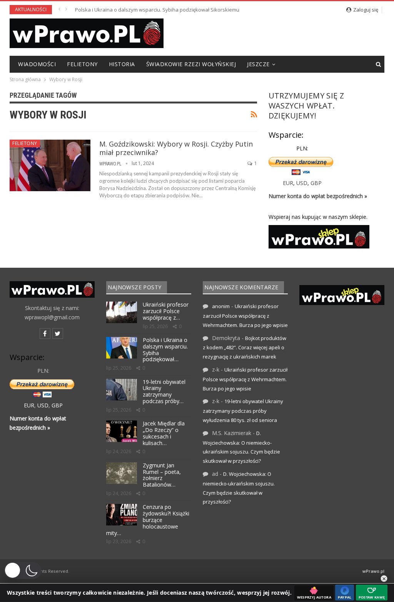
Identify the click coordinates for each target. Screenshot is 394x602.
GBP (316, 183)
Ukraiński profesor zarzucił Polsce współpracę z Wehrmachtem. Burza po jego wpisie (245, 316)
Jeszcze (258, 64)
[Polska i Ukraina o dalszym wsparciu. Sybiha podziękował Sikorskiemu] (121, 348)
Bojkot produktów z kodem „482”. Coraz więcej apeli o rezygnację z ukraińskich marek (244, 347)
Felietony (82, 64)
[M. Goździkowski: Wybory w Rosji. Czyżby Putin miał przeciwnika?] (50, 165)
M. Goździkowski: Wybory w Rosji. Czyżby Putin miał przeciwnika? (176, 148)
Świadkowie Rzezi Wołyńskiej (191, 64)
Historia (122, 64)
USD (301, 183)
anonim (221, 306)
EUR (288, 183)
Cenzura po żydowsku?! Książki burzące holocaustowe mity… (147, 519)
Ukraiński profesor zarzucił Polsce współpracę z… (166, 311)
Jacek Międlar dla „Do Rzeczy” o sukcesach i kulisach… (164, 433)
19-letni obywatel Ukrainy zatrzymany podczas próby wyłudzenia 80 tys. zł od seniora (174, 9)
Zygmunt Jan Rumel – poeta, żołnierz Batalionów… (162, 475)
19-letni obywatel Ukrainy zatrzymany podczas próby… (164, 391)
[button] (23, 570)
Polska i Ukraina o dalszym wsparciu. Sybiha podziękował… (165, 349)
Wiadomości (37, 64)
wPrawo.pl (373, 571)
